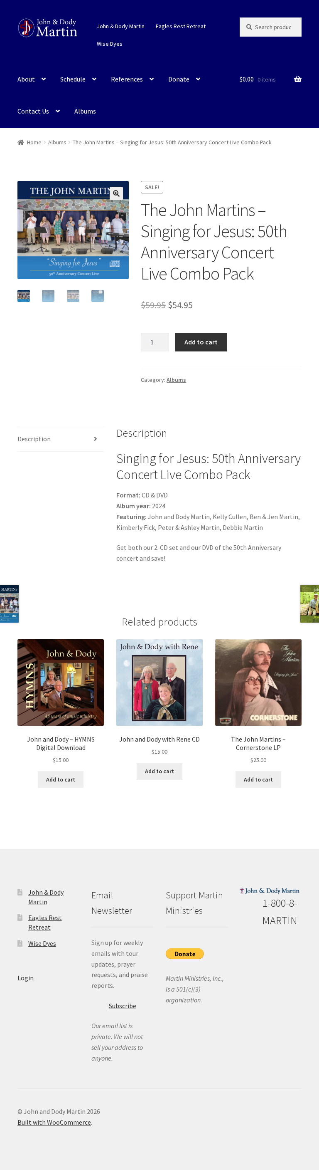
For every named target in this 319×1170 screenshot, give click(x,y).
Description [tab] (34, 439)
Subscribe (122, 1006)
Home (34, 142)
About (26, 79)
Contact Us (33, 111)
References (127, 79)
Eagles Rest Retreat (181, 26)
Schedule (73, 79)
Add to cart (201, 342)
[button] (116, 193)
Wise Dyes (110, 43)
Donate (178, 79)
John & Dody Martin (121, 26)
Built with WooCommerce (54, 1122)
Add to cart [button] (60, 779)
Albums (85, 111)
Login (25, 978)
